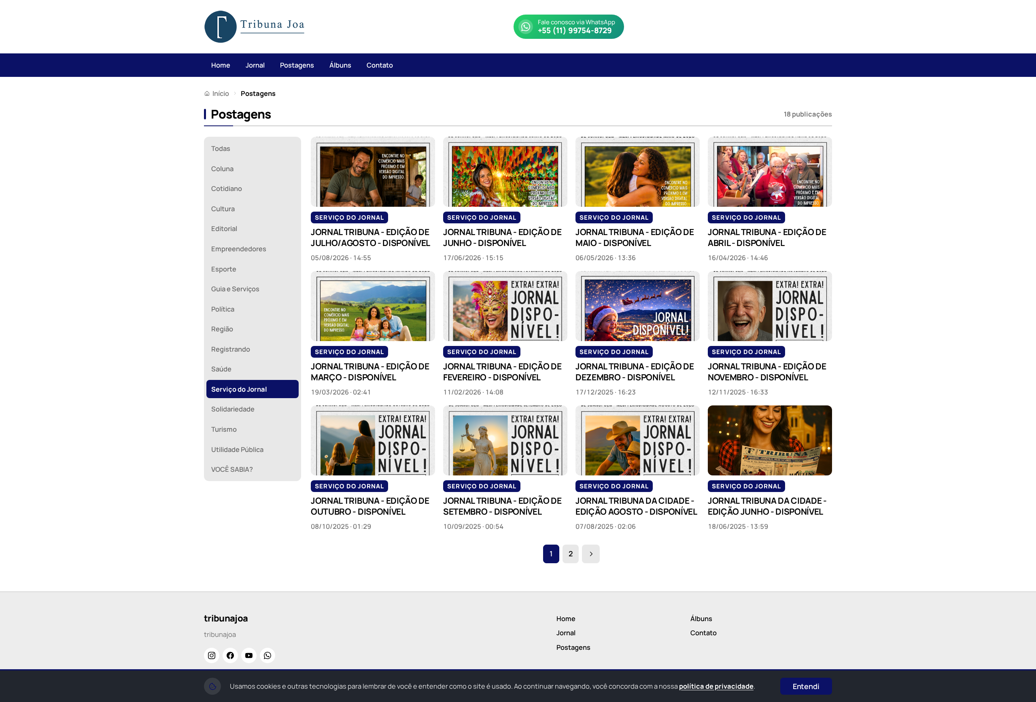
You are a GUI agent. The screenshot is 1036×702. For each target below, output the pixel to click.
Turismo (224, 429)
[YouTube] (249, 655)
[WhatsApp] (267, 655)
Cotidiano (226, 188)
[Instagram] (211, 655)
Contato (380, 65)
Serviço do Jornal (239, 389)
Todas (220, 148)
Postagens (297, 65)
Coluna (222, 168)
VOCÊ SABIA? (232, 469)
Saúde (221, 368)
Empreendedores (238, 248)
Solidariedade (233, 409)
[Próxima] (591, 554)
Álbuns (340, 65)
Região (222, 328)
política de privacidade (716, 686)
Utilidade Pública (237, 449)
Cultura (223, 208)
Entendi (806, 686)
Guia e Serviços (235, 288)
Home (220, 65)
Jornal (255, 65)
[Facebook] (230, 655)
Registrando (230, 349)
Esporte (223, 269)
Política (222, 309)
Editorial (224, 228)
